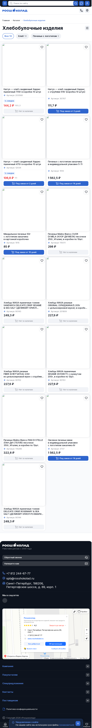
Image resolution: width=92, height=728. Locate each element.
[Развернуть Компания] (88, 666)
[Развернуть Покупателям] (88, 675)
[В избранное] (42, 47)
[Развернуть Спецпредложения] (88, 683)
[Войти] (87, 3)
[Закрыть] (78, 723)
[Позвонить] (81, 10)
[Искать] (75, 3)
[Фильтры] (87, 28)
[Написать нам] (81, 3)
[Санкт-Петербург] (87, 10)
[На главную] (14, 10)
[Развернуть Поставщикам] (88, 700)
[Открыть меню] (4, 3)
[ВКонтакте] (4, 600)
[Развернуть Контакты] (88, 692)
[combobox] (42, 3)
